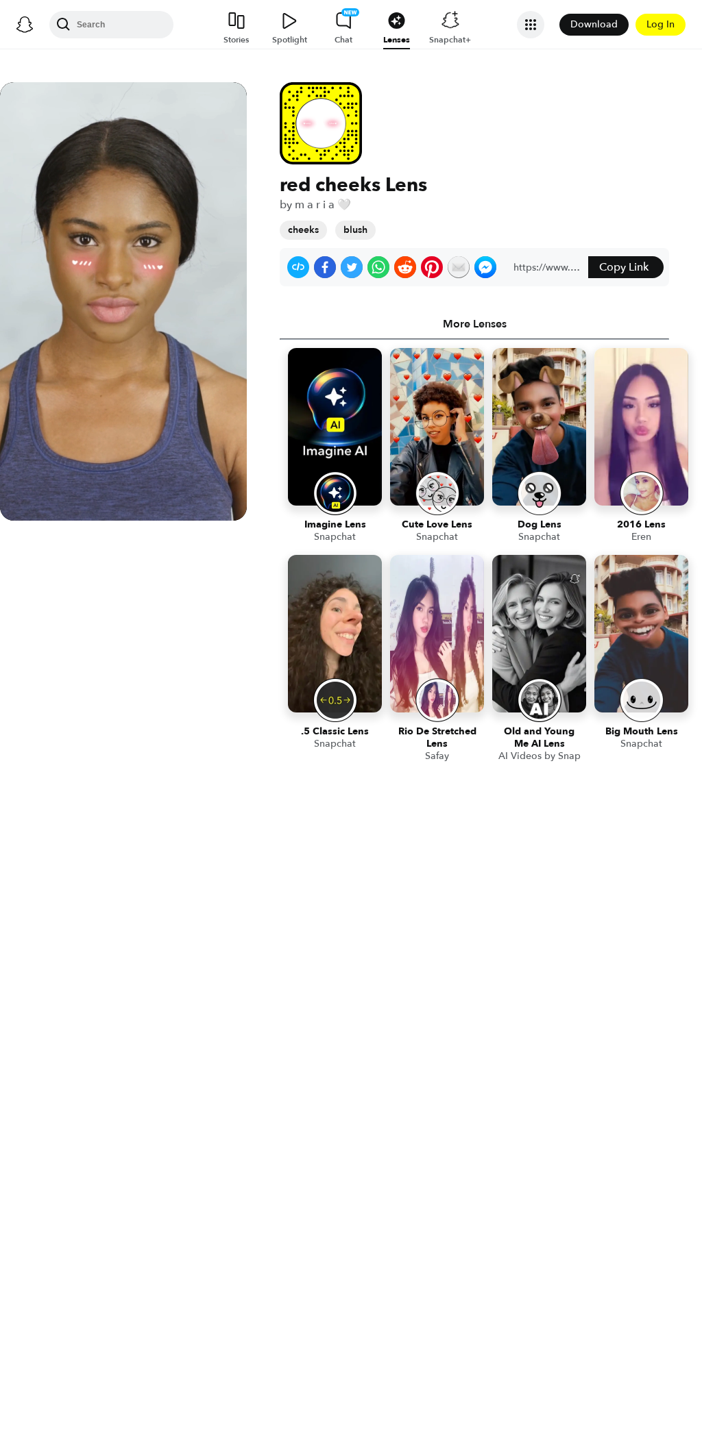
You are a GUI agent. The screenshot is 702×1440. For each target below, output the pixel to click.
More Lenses (475, 324)
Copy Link (624, 267)
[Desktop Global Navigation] (24, 24)
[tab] (474, 324)
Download (594, 24)
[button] (298, 267)
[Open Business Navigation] (530, 24)
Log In (660, 24)
